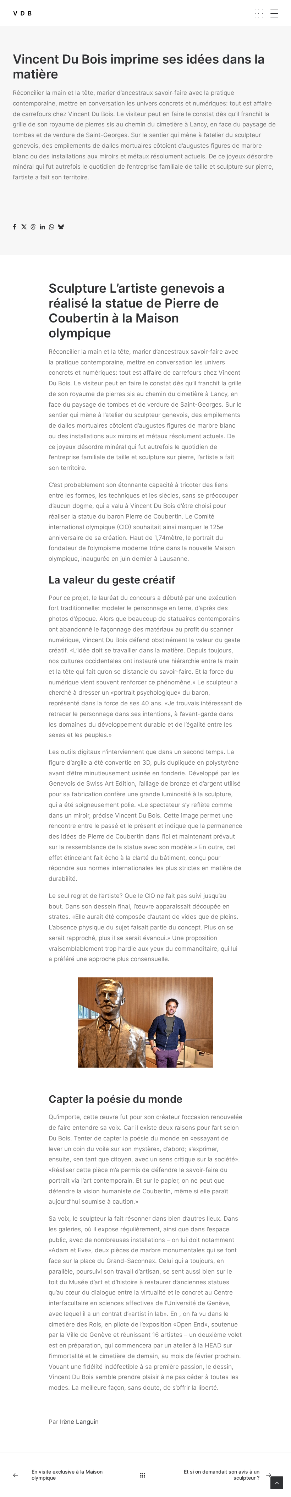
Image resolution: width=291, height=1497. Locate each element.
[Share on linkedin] (42, 227)
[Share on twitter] (24, 227)
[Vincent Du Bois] (22, 13)
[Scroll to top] (276, 1482)
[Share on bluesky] (60, 227)
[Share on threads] (33, 227)
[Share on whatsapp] (51, 227)
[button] (280, 13)
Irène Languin (79, 1421)
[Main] (145, 1475)
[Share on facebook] (14, 227)
